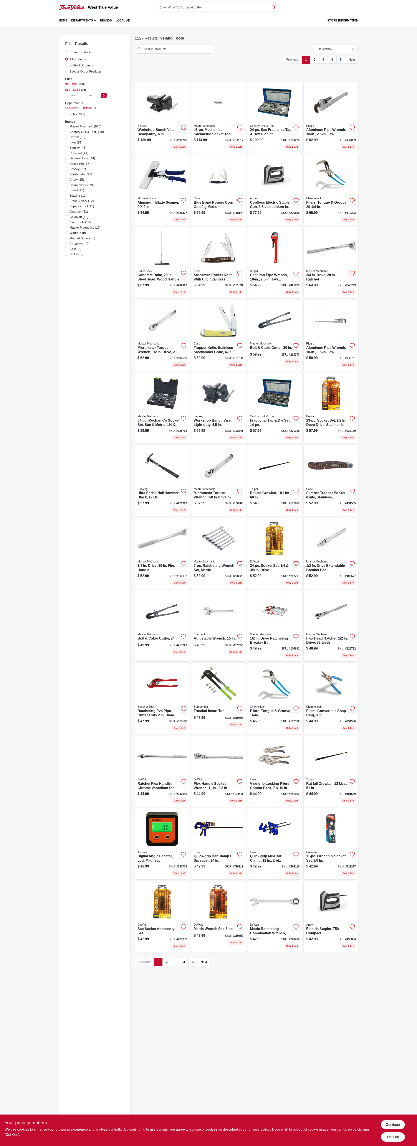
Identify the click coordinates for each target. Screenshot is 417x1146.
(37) (80, 163)
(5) (75, 249)
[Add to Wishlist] (183, 127)
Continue (393, 1124)
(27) (78, 169)
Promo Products (81, 52)
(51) (76, 142)
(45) (78, 147)
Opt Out (393, 1137)
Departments (82, 20)
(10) (79, 217)
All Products (78, 59)
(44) (79, 153)
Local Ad (123, 20)
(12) (78, 195)
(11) (82, 206)
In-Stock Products (82, 65)
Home (63, 20)
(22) (81, 185)
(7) (82, 238)
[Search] (274, 7)
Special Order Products (85, 71)
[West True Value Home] (72, 7)
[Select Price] (104, 95)
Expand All (89, 107)
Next (352, 59)
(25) (77, 179)
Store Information (342, 20)
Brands (106, 20)
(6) (79, 243)
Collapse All (72, 107)
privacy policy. (259, 1129)
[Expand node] (67, 114)
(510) (85, 126)
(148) (87, 132)
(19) (77, 190)
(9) (78, 232)
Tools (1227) (76, 114)
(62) (77, 137)
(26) (81, 174)
